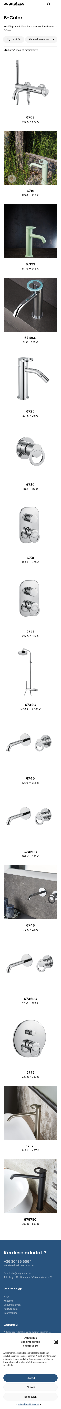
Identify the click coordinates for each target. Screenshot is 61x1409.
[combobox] (41, 39)
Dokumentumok (12, 1304)
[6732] (30, 598)
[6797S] (30, 1113)
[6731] (30, 525)
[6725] (30, 378)
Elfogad (30, 1377)
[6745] (30, 745)
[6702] (30, 84)
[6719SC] (30, 305)
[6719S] (30, 231)
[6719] (30, 158)
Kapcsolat (9, 1300)
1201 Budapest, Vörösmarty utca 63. (33, 1277)
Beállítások (30, 1396)
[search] (48, 4)
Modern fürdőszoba (43, 26)
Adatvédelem (10, 1309)
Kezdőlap (9, 26)
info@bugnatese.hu (21, 1273)
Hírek (6, 1296)
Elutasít (30, 1387)
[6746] (30, 892)
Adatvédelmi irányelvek (28, 1404)
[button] (56, 1342)
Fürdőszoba (23, 26)
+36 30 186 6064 (18, 1261)
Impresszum (10, 1313)
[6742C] (30, 672)
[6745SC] (30, 819)
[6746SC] (30, 966)
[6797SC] (30, 1186)
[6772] (30, 1039)
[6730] (30, 452)
